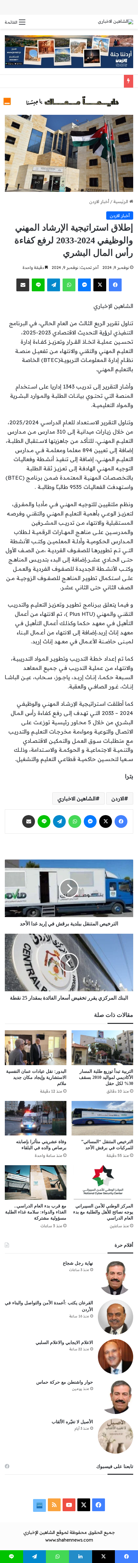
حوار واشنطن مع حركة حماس (64, 1382)
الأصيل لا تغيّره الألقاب (72, 1421)
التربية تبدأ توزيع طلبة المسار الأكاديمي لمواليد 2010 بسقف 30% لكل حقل (106, 1077)
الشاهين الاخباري (76, 798)
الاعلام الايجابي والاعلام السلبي (64, 1342)
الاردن (117, 798)
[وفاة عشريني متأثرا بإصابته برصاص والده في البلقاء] (35, 1118)
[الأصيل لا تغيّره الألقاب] (115, 1436)
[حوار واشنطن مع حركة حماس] (115, 1396)
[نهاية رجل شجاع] (115, 1277)
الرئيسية (121, 201)
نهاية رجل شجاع (78, 1263)
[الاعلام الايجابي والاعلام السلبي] (115, 1356)
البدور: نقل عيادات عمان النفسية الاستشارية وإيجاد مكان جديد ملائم (36, 1077)
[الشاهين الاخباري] (115, 21)
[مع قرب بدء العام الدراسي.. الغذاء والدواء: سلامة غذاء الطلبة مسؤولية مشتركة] (35, 1182)
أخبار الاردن (99, 201)
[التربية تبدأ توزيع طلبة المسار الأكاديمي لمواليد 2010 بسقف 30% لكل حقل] (102, 1047)
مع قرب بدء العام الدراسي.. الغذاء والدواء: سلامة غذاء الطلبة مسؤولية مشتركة (35, 1212)
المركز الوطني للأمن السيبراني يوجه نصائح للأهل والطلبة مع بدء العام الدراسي (103, 1212)
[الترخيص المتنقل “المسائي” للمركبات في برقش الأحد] (102, 1118)
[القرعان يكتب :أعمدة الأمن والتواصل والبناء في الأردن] (115, 1317)
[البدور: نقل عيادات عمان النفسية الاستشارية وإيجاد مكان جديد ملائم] (35, 1047)
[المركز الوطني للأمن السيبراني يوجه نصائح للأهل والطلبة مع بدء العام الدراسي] (102, 1182)
